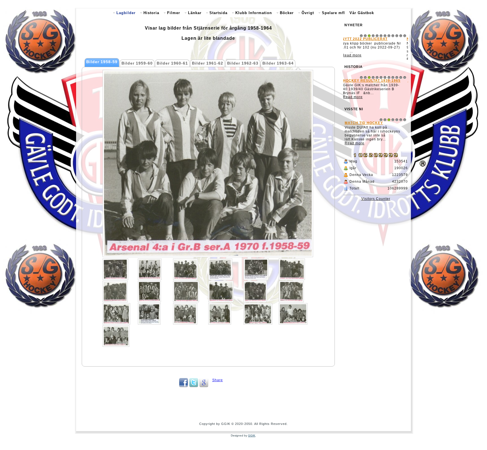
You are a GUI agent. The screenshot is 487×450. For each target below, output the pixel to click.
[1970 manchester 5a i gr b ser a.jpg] (221, 291)
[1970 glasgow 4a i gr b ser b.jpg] (292, 269)
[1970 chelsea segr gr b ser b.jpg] (220, 269)
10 (397, 36)
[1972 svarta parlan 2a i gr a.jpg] (116, 336)
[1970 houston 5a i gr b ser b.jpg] (115, 291)
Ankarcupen (360, 84)
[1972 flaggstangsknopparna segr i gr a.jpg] (149, 314)
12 (404, 36)
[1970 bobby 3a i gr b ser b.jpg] (185, 269)
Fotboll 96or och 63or (371, 145)
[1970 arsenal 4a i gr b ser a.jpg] (149, 269)
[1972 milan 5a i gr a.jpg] (258, 314)
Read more (356, 59)
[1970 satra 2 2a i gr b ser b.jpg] (291, 291)
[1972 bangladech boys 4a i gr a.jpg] (116, 314)
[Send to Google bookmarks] (203, 386)
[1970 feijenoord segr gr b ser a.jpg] (256, 269)
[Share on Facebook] (183, 386)
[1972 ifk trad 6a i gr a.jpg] (185, 314)
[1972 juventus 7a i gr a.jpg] (219, 314)
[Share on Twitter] (193, 386)
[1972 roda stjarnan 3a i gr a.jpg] (293, 314)
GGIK (251, 435)
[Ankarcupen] (375, 105)
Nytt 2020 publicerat (369, 39)
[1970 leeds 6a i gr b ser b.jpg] (186, 291)
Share (217, 380)
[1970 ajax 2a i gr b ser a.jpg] (115, 269)
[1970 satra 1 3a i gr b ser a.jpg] (255, 291)
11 (400, 36)
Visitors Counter (375, 217)
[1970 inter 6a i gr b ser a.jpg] (149, 291)
